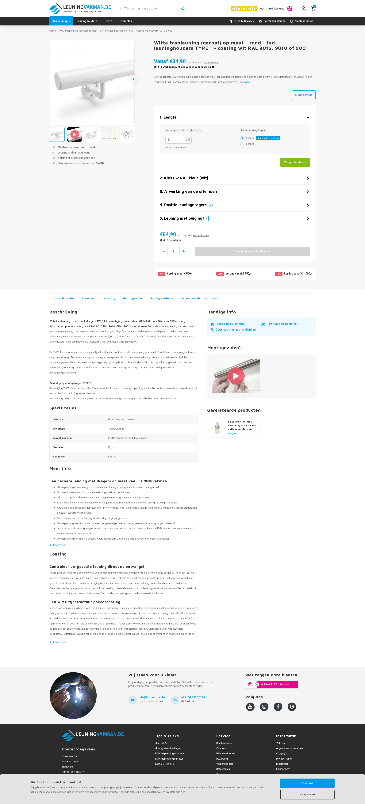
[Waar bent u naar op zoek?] (183, 8)
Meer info (89, 298)
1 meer (183, 251)
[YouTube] (250, 707)
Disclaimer (282, 764)
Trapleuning (60, 21)
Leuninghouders (86, 21)
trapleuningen (57, 362)
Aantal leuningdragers (253, 130)
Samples (126, 21)
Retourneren (223, 769)
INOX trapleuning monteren (170, 753)
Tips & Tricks (243, 21)
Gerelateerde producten (199, 298)
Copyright (281, 753)
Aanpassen (307, 794)
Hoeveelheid (173, 251)
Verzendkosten (224, 764)
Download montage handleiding (236, 330)
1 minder (163, 251)
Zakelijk (280, 743)
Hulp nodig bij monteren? (282, 324)
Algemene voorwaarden (289, 748)
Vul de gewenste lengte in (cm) (183, 130)
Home (52, 30)
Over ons (221, 748)
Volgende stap (293, 162)
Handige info (132, 298)
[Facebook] (278, 707)
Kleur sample (304, 95)
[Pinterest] (292, 707)
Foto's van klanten (274, 21)
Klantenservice (304, 21)
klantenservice (194, 686)
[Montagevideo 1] (236, 376)
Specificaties (64, 298)
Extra (109, 21)
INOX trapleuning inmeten (169, 759)
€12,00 (232, 433)
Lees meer (244, 82)
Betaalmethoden (225, 753)
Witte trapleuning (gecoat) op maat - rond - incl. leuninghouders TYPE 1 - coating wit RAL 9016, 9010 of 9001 (117, 30)
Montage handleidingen (168, 748)
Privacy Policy (284, 759)
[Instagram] (264, 707)
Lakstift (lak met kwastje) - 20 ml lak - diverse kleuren (242, 425)
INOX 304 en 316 (164, 764)
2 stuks (262, 138)
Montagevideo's (161, 298)
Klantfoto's (161, 743)
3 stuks (250, 144)
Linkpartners (283, 769)
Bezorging (222, 759)
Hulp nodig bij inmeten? (230, 324)
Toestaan (307, 783)
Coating (109, 298)
